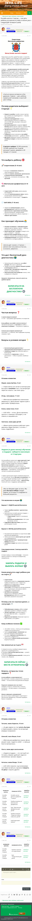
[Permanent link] (13, 109)
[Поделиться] (28, 36)
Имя (2, 879)
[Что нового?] (25, 13)
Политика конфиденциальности (9, 907)
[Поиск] (29, 13)
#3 (30, 375)
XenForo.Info (10, 919)
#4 (30, 446)
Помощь (20, 907)
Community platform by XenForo (16, 917)
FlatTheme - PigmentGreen (8, 904)
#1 (30, 35)
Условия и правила (14, 906)
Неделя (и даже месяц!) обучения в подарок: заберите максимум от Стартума (16, 451)
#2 (30, 308)
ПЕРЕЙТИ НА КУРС (26, 796)
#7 (30, 840)
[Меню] (2, 13)
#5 (30, 715)
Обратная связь (5, 906)
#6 (30, 786)
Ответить (28, 295)
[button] (3, 869)
